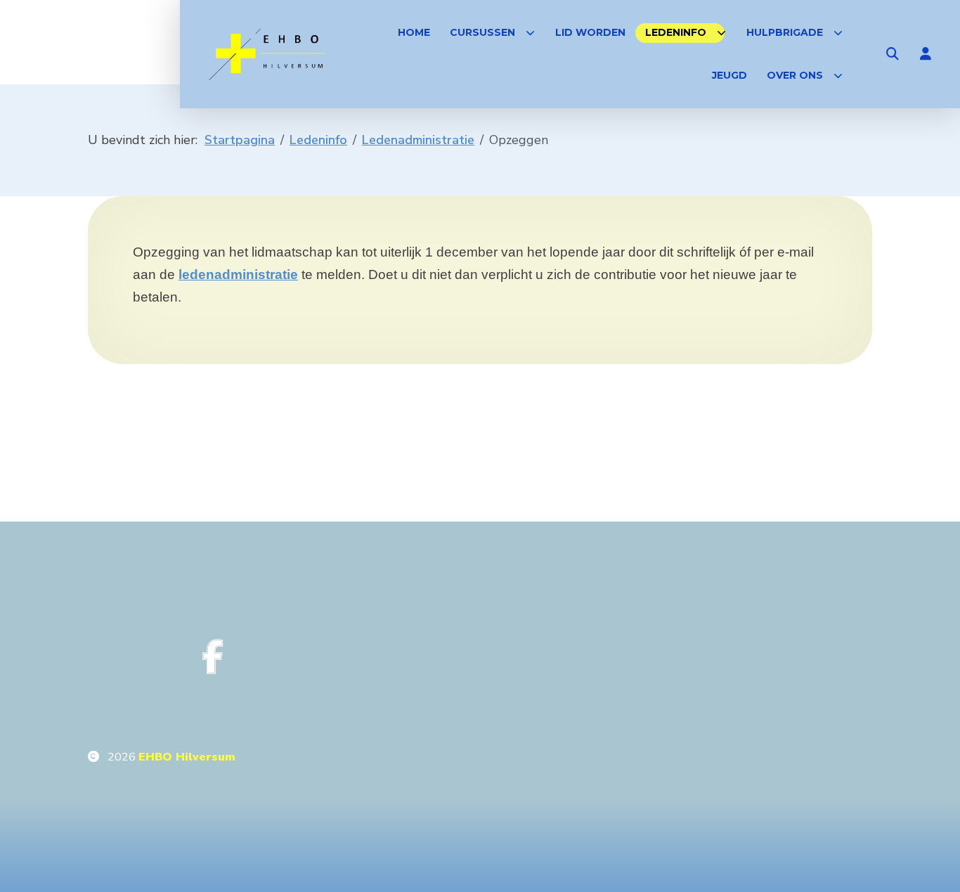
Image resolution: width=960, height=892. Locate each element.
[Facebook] (213, 656)
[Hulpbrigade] (838, 32)
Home (414, 32)
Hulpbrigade (784, 32)
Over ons (795, 75)
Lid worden (590, 32)
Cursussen (482, 32)
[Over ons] (838, 75)
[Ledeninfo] (721, 32)
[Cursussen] (530, 32)
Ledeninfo (675, 32)
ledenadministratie (238, 274)
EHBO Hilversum (186, 757)
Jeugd (729, 75)
